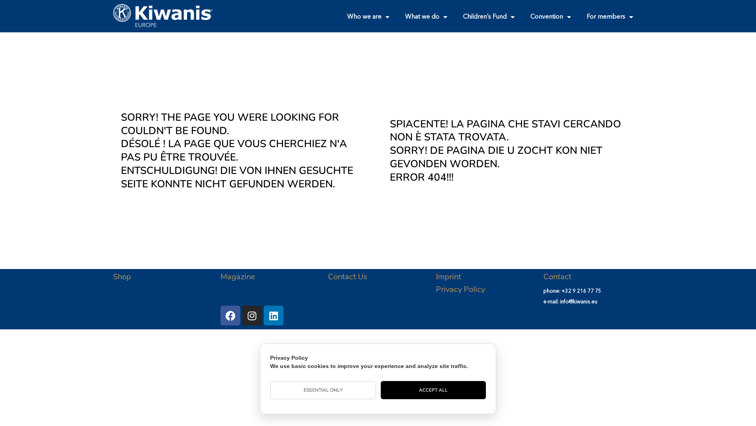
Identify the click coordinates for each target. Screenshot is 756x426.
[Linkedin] (274, 315)
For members (606, 17)
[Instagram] (252, 315)
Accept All (433, 390)
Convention (546, 17)
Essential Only (323, 390)
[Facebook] (230, 315)
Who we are (364, 17)
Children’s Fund (485, 17)
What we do (422, 17)
